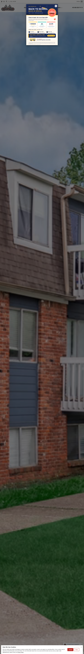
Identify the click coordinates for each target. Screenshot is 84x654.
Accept (70, 649)
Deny (76, 649)
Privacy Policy (20, 652)
